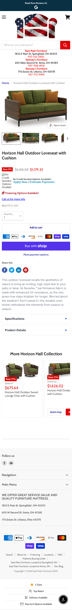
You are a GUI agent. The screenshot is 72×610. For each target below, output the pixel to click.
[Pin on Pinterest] (25, 270)
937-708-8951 (36, 65)
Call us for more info (13, 199)
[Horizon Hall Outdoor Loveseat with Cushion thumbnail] (11, 138)
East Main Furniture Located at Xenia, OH (29, 566)
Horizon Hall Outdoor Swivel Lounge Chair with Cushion (21, 394)
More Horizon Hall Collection (36, 353)
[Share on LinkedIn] (18, 270)
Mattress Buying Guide (34, 558)
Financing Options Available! (22, 193)
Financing (35, 554)
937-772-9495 (36, 74)
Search (9, 554)
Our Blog (58, 566)
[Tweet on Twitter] (11, 270)
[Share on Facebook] (4, 270)
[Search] (65, 45)
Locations (49, 554)
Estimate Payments (42, 182)
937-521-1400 (36, 56)
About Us (21, 554)
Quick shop (55, 411)
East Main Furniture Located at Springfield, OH (34, 562)
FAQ (60, 554)
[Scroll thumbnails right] (67, 138)
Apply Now (20, 182)
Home (5, 83)
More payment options (36, 254)
